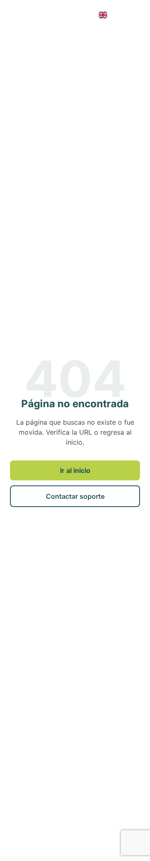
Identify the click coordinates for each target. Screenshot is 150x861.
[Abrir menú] (131, 15)
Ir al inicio (75, 470)
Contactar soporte (75, 496)
